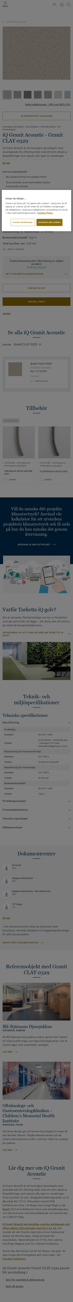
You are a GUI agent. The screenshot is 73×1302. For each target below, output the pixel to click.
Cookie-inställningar (23, 222)
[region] (36, 210)
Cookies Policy (45, 213)
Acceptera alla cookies (49, 222)
